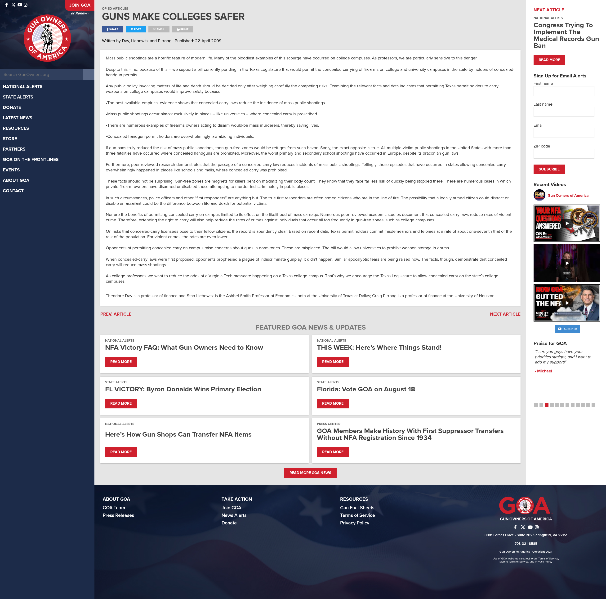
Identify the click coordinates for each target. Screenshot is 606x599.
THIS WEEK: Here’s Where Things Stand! (379, 347)
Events (11, 170)
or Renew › (80, 13)
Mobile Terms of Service (513, 561)
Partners (14, 149)
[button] (536, 405)
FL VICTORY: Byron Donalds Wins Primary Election (183, 389)
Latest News (17, 118)
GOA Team (114, 508)
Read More (121, 361)
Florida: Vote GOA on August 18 (366, 389)
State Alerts (18, 97)
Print (184, 29)
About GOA (16, 180)
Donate (12, 107)
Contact (13, 190)
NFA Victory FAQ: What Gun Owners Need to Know (184, 347)
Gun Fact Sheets (357, 508)
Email (160, 29)
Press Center (328, 424)
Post (137, 29)
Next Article (505, 314)
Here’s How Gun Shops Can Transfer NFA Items (178, 434)
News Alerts (234, 515)
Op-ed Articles (115, 9)
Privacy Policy (354, 523)
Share (113, 29)
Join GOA (79, 5)
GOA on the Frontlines (30, 159)
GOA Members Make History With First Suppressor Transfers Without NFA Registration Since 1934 (410, 434)
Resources (16, 128)
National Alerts (22, 86)
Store (10, 138)
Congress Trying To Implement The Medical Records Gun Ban (566, 35)
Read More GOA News (310, 472)
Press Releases (118, 515)
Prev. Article (115, 314)
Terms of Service (357, 515)
